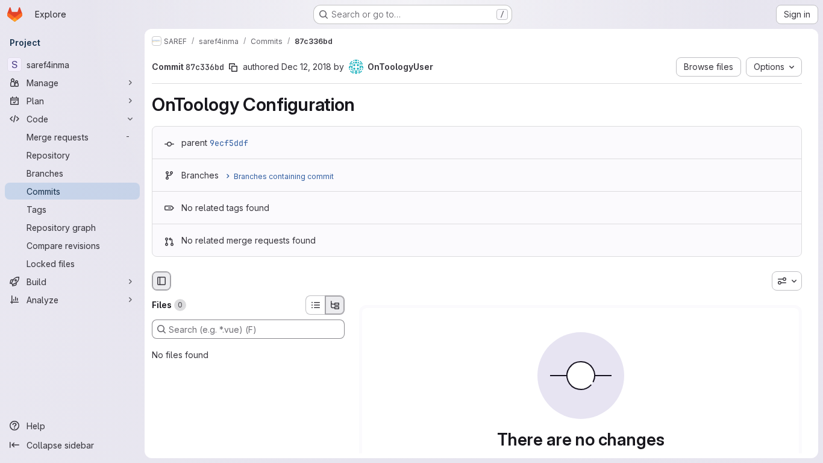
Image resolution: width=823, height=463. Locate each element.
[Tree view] (335, 305)
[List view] (315, 305)
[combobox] (787, 281)
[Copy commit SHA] (233, 67)
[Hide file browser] (161, 281)
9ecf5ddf (229, 142)
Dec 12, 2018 (306, 66)
